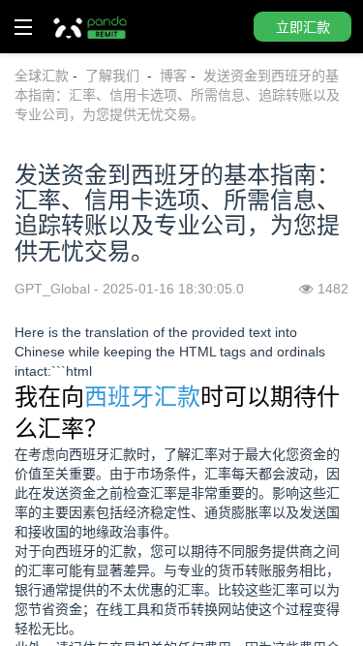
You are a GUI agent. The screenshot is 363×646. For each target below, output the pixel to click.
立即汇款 (303, 27)
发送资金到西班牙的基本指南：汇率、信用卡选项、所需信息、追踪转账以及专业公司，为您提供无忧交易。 (177, 95)
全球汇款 (42, 75)
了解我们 (114, 75)
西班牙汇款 (142, 397)
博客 (173, 75)
